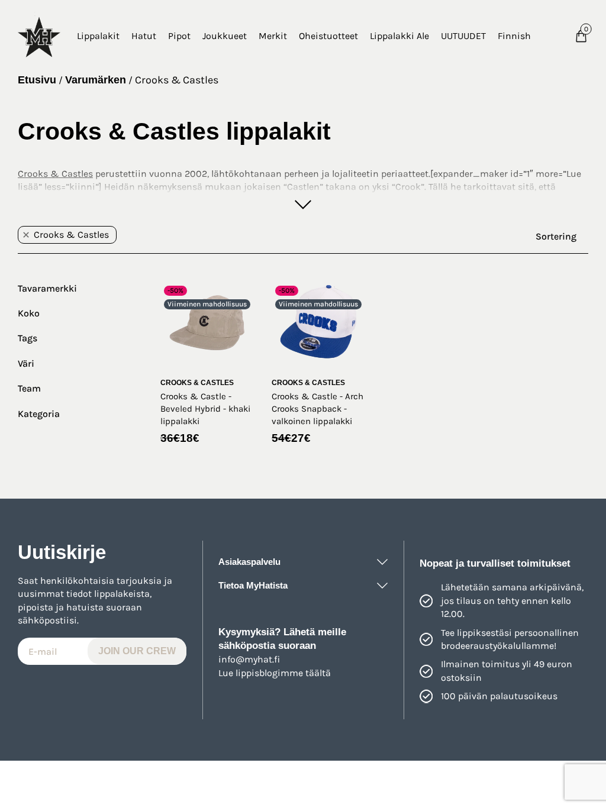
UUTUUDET (463, 35)
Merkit (273, 35)
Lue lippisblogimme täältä (274, 672)
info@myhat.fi (249, 659)
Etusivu (37, 80)
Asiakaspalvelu (249, 562)
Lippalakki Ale (399, 35)
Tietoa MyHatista (253, 585)
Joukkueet (224, 35)
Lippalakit (98, 35)
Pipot (179, 35)
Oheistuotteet (328, 35)
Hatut (143, 35)
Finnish (514, 35)
